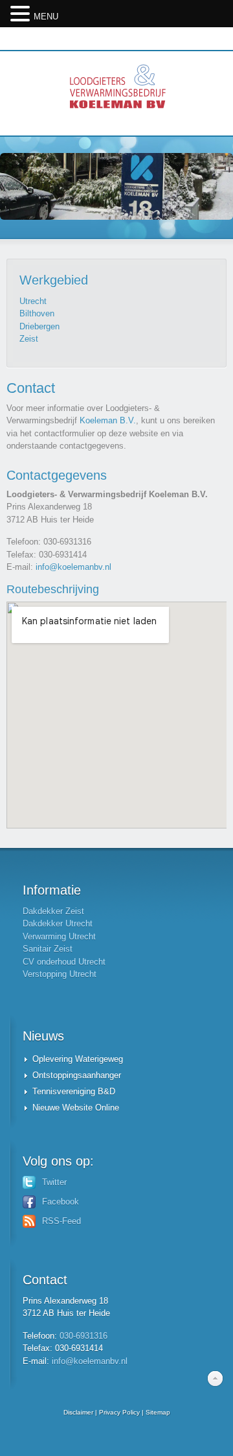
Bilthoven (36, 313)
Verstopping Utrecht (59, 974)
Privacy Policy (119, 1412)
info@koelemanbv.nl (73, 567)
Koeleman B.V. (108, 420)
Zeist (28, 339)
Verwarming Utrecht (59, 936)
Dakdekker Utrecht (58, 923)
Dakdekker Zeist (53, 911)
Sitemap (158, 1412)
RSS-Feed (61, 1221)
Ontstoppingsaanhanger (76, 1075)
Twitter (54, 1182)
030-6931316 (83, 1336)
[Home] (116, 93)
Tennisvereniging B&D (73, 1091)
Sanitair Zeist (47, 949)
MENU (46, 16)
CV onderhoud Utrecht (64, 962)
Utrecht (33, 301)
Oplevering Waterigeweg (77, 1059)
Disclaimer (78, 1412)
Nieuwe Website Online (75, 1107)
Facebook (60, 1201)
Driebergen (39, 326)
